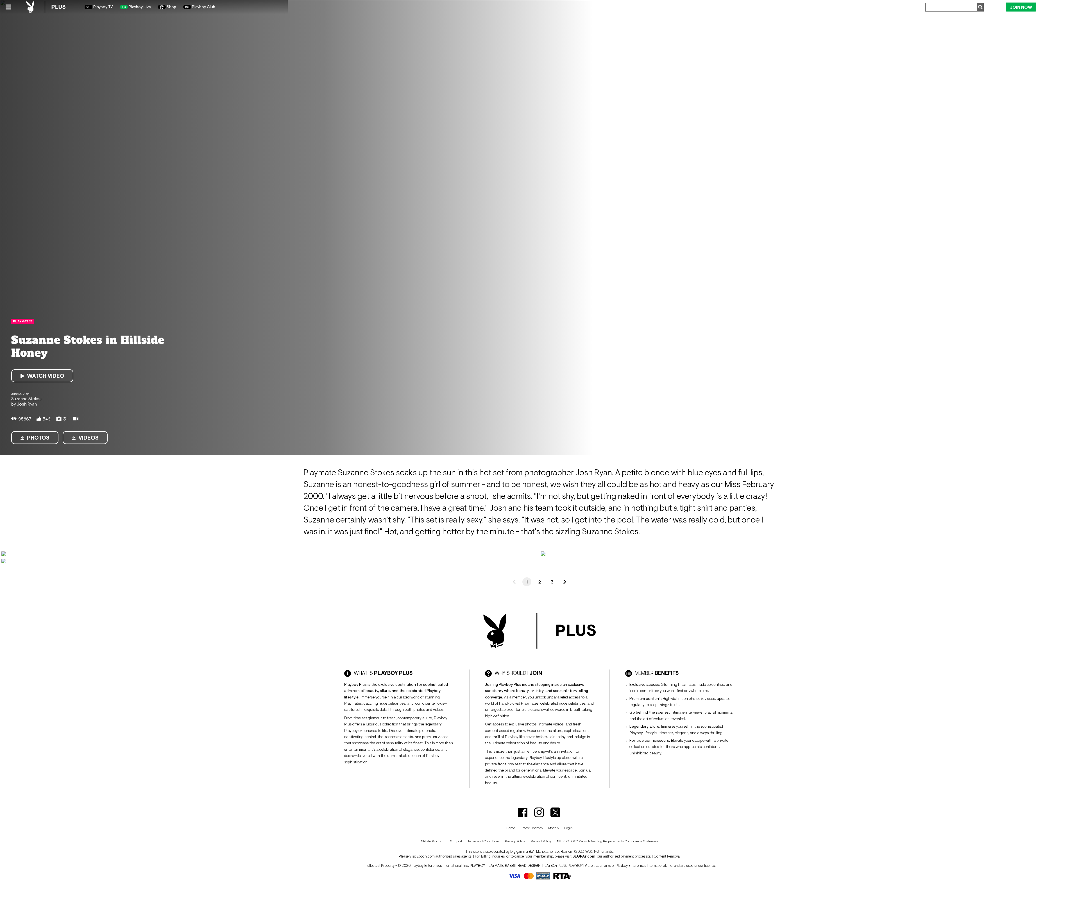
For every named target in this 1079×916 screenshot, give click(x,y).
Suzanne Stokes (26, 398)
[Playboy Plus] (45, 7)
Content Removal (667, 856)
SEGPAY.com (583, 856)
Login (1056, 7)
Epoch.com (426, 856)
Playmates (22, 321)
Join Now (1021, 7)
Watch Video (45, 376)
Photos (38, 437)
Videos (88, 437)
